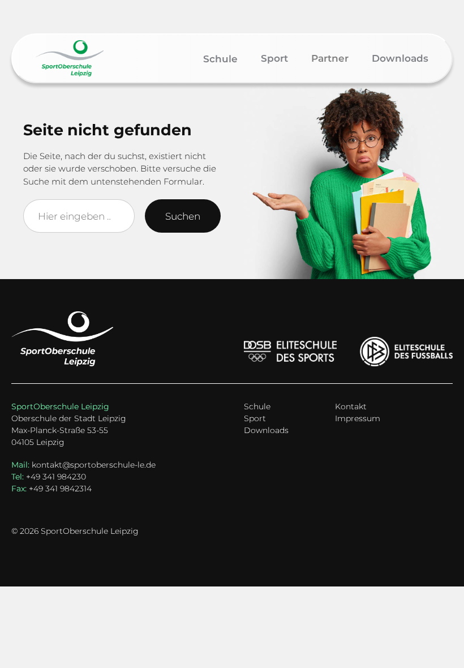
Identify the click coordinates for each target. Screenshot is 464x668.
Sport (255, 418)
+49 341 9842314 (51, 488)
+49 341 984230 (48, 477)
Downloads (266, 430)
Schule (257, 406)
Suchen (182, 216)
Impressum (357, 418)
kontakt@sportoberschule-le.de (94, 465)
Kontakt (351, 406)
